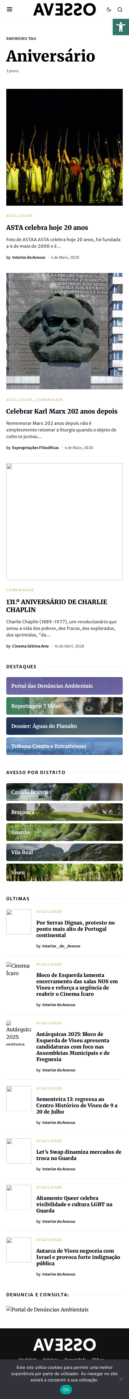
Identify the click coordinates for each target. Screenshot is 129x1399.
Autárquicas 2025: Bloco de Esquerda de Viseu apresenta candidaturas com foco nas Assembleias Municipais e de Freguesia (73, 1046)
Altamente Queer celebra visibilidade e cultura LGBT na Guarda (74, 1204)
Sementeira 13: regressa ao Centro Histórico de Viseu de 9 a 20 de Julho (76, 1105)
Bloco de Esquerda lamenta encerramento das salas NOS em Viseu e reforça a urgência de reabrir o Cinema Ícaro (77, 984)
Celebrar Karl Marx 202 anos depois (62, 411)
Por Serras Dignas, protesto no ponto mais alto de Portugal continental (75, 928)
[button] (121, 27)
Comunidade (50, 400)
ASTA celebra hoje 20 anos (47, 227)
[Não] (121, 1379)
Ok (66, 1389)
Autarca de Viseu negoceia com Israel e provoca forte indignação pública (78, 1257)
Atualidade (19, 216)
